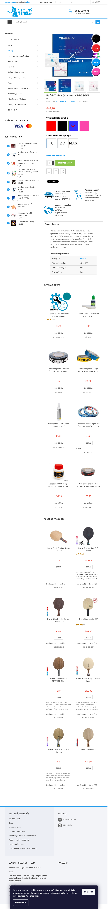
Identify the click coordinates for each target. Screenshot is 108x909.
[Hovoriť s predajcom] (56, 171)
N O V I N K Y (12, 110)
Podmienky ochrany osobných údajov (22, 836)
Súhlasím (88, 891)
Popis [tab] (47, 224)
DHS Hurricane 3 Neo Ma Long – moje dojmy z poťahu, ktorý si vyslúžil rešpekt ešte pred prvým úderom (28, 878)
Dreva (10, 45)
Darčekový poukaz (15, 93)
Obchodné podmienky (17, 831)
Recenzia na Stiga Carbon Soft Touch (25, 867)
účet (28, 2)
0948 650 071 (67, 825)
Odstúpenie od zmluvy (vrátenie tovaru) (23, 848)
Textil (10, 83)
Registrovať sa (10, 2)
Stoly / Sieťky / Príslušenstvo (19, 88)
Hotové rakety (13, 61)
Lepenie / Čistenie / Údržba (18, 56)
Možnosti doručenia (55, 155)
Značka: (82, 101)
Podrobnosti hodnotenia (65, 101)
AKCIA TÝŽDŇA (13, 39)
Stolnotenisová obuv (16, 72)
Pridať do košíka (65, 163)
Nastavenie (20, 902)
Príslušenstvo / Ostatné (17, 99)
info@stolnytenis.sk (69, 819)
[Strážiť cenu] (63, 171)
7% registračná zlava (16, 844)
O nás (60, 2)
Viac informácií (32, 895)
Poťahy (10, 50)
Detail (88, 443)
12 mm (78, 448)
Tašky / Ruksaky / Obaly (17, 77)
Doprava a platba (15, 827)
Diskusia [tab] (55, 224)
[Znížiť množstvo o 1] (53, 164)
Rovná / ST (93, 584)
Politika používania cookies (19, 840)
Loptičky (11, 66)
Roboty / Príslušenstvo (17, 104)
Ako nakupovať (46, 2)
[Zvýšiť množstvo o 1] (53, 162)
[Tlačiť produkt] (49, 171)
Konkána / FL (51, 584)
